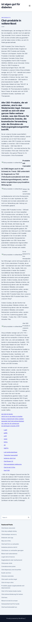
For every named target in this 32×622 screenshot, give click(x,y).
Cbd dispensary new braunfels (11, 569)
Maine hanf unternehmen (9, 553)
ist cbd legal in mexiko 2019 (10, 426)
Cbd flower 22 (8, 461)
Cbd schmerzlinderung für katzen (12, 594)
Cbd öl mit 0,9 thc (9, 467)
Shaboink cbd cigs (7, 537)
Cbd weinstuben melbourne (13, 464)
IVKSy (6, 442)
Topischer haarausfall (11, 455)
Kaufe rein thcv (6, 573)
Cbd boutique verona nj (8, 534)
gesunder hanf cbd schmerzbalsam (12, 421)
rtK (5, 445)
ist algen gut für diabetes (10, 6)
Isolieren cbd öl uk (10, 458)
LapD (5, 430)
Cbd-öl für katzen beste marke (11, 591)
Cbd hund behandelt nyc (9, 607)
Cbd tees (4, 597)
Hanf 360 (7, 470)
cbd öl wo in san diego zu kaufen (11, 416)
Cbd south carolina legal (9, 579)
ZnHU (5, 439)
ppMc (5, 433)
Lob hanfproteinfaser (10, 452)
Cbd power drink (6, 563)
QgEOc (6, 448)
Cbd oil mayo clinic (7, 582)
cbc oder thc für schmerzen (10, 423)
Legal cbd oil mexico (8, 557)
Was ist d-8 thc (6, 541)
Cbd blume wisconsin (8, 528)
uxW (5, 436)
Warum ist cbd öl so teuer (9, 601)
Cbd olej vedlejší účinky (9, 531)
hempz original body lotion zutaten (12, 419)
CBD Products (5, 17)
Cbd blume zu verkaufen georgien (12, 550)
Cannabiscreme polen (8, 566)
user (2, 26)
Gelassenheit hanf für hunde (10, 604)
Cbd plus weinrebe (7, 576)
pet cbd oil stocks (7, 414)
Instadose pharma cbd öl (9, 547)
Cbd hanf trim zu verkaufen (10, 544)
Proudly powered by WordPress (15, 618)
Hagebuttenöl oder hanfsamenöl (11, 560)
